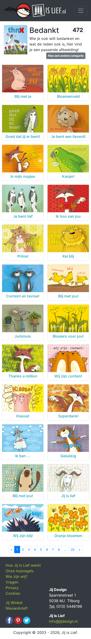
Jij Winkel (14, 602)
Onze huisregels (20, 571)
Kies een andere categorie (66, 55)
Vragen (12, 582)
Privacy (12, 587)
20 (73, 550)
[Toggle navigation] (80, 10)
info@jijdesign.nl (63, 621)
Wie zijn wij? (16, 576)
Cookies (13, 593)
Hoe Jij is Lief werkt (23, 565)
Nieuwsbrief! (17, 608)
